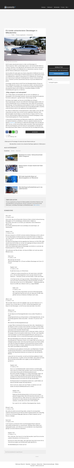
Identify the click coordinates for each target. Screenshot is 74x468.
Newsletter (35, 132)
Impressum (33, 464)
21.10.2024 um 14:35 (12, 311)
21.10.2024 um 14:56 (17, 392)
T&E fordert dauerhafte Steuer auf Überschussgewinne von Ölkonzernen (28, 177)
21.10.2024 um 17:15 (12, 434)
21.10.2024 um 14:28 (12, 257)
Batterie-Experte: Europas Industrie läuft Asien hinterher (31, 166)
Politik (13, 35)
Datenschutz (39, 464)
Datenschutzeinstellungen (48, 464)
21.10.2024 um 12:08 (10, 233)
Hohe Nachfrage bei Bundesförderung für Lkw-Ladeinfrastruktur (31, 187)
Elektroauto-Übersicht (20, 464)
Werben (57, 464)
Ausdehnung (12, 122)
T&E (15, 136)
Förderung (12, 136)
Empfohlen (7, 150)
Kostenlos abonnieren (59, 73)
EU (8, 136)
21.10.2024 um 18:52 (10, 217)
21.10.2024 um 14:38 (14, 268)
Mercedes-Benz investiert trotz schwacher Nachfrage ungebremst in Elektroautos (27, 144)
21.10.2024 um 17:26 (17, 289)
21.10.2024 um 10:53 (10, 409)
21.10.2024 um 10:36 (10, 421)
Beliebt (12, 150)
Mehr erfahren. (37, 205)
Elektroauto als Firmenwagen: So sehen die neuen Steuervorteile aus (20, 141)
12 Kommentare (29, 35)
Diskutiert (18, 150)
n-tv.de (9, 135)
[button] (7, 132)
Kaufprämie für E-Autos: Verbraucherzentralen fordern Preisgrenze (31, 155)
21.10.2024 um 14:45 (14, 366)
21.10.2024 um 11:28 (10, 300)
